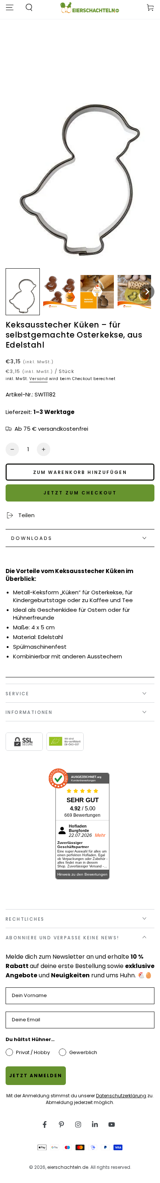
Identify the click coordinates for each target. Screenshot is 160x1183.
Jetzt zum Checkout (80, 493)
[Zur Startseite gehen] (89, 7)
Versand (38, 379)
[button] (23, 292)
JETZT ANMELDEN (35, 1075)
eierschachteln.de (67, 1167)
